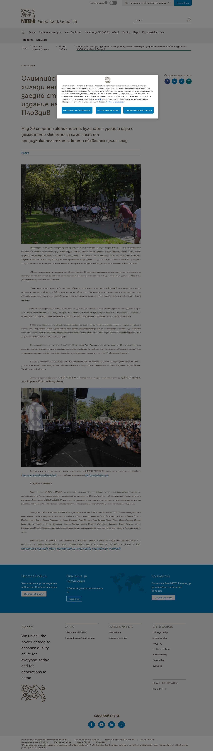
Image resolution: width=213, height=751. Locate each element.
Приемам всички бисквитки (138, 110)
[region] (107, 97)
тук (99, 99)
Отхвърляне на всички (108, 110)
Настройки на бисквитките (77, 110)
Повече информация (115, 102)
